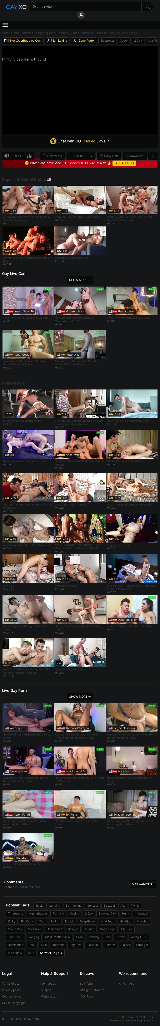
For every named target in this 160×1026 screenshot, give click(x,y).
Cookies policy (11, 996)
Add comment (143, 883)
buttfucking (74, 905)
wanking (54, 905)
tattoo (120, 937)
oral (44, 945)
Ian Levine (60, 40)
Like (29, 156)
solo (108, 937)
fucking (93, 937)
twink (135, 905)
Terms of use (11, 983)
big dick (126, 929)
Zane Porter (87, 40)
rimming (58, 913)
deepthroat (87, 921)
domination (15, 945)
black (39, 905)
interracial (141, 913)
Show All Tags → (51, 952)
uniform (109, 945)
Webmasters (49, 996)
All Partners (126, 983)
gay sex (75, 945)
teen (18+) (15, 937)
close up (92, 945)
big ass (126, 945)
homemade (54, 929)
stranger (142, 945)
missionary (15, 952)
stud (31, 952)
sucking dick (107, 913)
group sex (15, 929)
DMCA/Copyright (13, 1003)
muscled (142, 921)
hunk (125, 913)
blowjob (73, 929)
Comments (54, 156)
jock (32, 945)
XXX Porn (86, 996)
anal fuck (107, 921)
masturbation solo (57, 937)
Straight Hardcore (92, 990)
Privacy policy (11, 990)
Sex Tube (86, 983)
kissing (74, 913)
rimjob (69, 921)
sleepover (107, 40)
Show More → (80, 280)
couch (124, 40)
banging (34, 937)
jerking (89, 929)
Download (137, 156)
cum (42, 921)
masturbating (38, 913)
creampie (34, 929)
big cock (27, 921)
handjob (125, 921)
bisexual (109, 905)
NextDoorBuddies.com (25, 40)
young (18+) (139, 937)
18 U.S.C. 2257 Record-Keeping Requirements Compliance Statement (131, 1018)
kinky (11, 921)
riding (55, 921)
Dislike (6, 156)
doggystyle (108, 929)
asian (79, 937)
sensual (92, 905)
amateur (58, 945)
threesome (15, 913)
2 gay (138, 40)
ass (122, 905)
